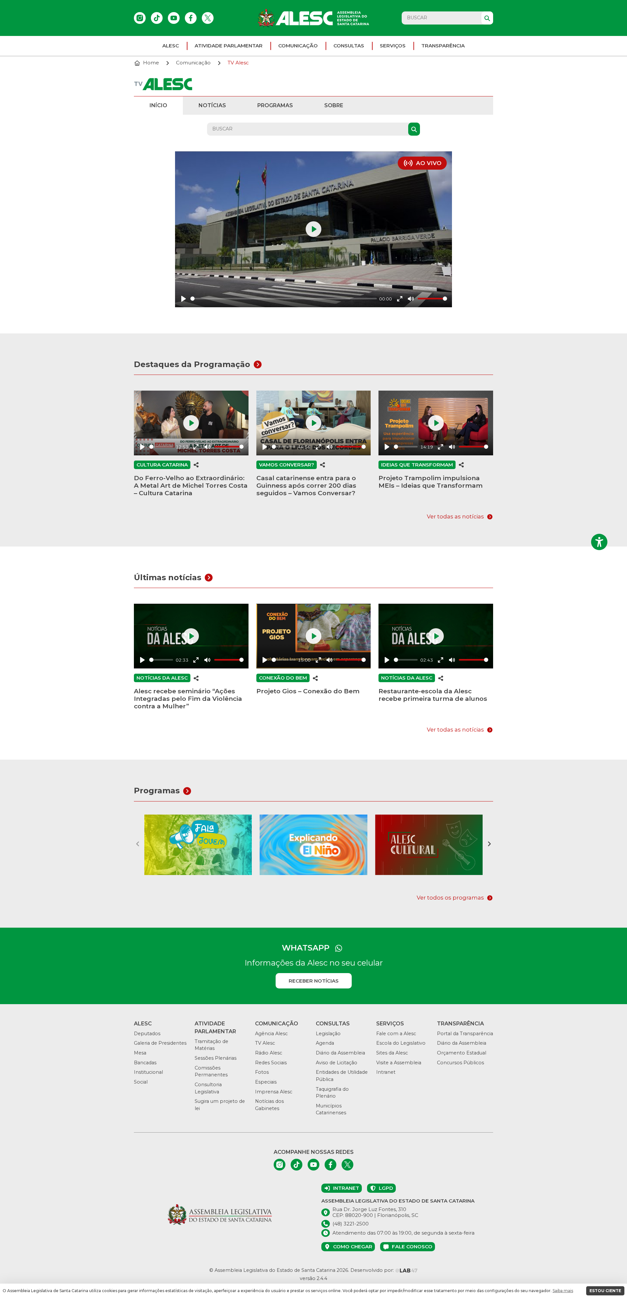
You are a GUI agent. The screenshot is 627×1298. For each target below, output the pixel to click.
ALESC (170, 45)
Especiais (266, 1082)
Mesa (140, 1053)
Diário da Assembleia (340, 1053)
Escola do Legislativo (401, 1043)
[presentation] (138, 843)
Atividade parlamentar (229, 45)
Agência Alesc (271, 1034)
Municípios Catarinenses (331, 1109)
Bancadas (145, 1063)
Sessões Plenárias (215, 1058)
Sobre (333, 105)
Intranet (385, 1072)
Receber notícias (314, 981)
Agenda (325, 1043)
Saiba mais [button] (563, 1290)
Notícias (212, 105)
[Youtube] (174, 18)
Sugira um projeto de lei (220, 1104)
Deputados (147, 1034)
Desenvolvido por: (372, 1270)
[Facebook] (191, 18)
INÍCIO (158, 105)
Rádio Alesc (268, 1053)
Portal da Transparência (465, 1034)
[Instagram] (140, 18)
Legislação (328, 1034)
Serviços (393, 45)
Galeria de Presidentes (160, 1043)
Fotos (262, 1072)
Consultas (348, 45)
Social (141, 1082)
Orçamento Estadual (461, 1053)
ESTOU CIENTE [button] (605, 1290)
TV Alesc (265, 1043)
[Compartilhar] (196, 465)
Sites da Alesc (392, 1053)
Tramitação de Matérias (211, 1045)
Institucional (148, 1072)
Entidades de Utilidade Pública (342, 1075)
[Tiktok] (157, 18)
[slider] (283, 298)
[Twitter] (208, 18)
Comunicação (298, 45)
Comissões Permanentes (211, 1071)
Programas (275, 105)
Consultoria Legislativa (208, 1088)
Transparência (443, 45)
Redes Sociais (271, 1063)
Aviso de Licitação (336, 1063)
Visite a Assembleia (398, 1063)
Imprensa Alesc (273, 1092)
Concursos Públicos (460, 1063)
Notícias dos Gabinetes (269, 1104)
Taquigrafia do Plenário (332, 1092)
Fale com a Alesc (396, 1034)
